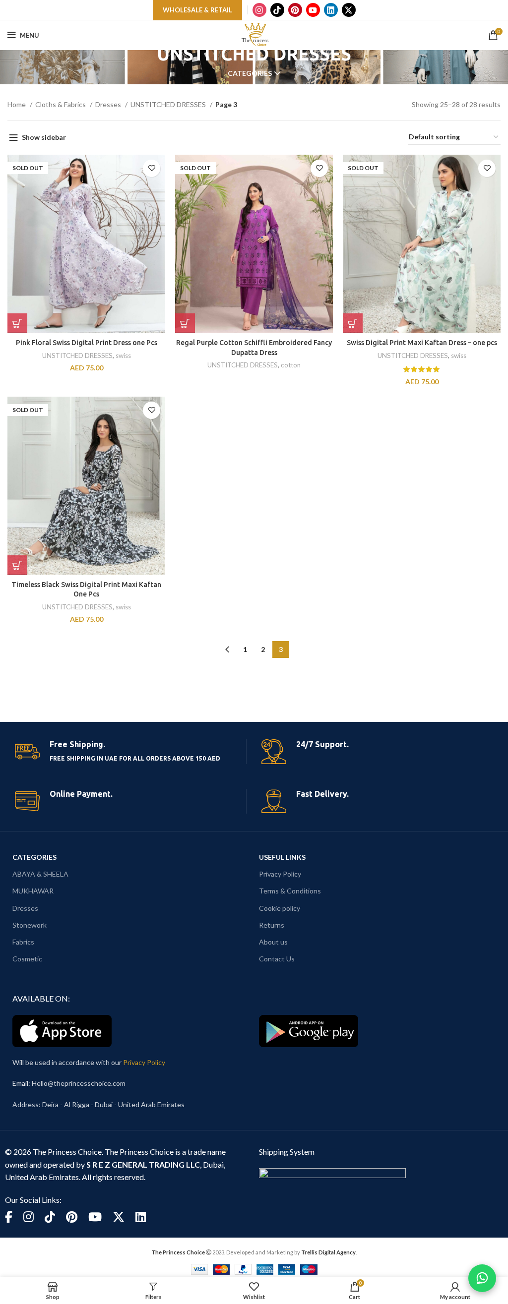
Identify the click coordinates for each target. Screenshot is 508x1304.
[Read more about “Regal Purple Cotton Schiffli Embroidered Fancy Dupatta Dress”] (185, 323)
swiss (123, 355)
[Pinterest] (295, 10)
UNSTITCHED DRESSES (168, 104)
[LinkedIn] (331, 10)
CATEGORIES (34, 857)
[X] (349, 10)
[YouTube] (313, 10)
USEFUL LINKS (282, 857)
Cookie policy (279, 908)
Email (20, 1083)
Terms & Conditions (290, 891)
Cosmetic (27, 958)
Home (17, 104)
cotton (291, 365)
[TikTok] (277, 10)
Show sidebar (44, 137)
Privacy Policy (280, 874)
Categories (250, 73)
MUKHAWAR (33, 891)
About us (273, 942)
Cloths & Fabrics (61, 104)
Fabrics (23, 942)
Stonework (29, 925)
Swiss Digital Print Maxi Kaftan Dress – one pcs (422, 343)
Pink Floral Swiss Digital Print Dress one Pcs (86, 343)
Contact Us (277, 958)
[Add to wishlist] (151, 168)
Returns (271, 925)
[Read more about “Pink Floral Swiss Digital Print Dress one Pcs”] (17, 323)
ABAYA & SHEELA (40, 874)
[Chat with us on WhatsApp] (482, 1278)
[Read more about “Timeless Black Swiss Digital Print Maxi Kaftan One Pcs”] (17, 565)
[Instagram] (259, 10)
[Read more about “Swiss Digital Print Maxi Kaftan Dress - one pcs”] (353, 323)
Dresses (109, 104)
